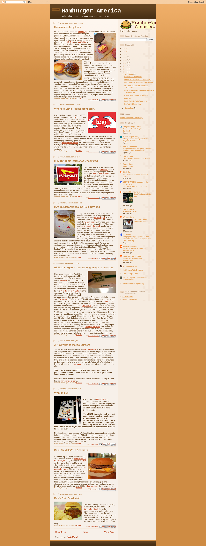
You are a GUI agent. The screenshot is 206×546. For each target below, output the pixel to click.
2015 (125, 48)
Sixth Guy (127, 172)
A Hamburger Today (131, 137)
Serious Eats (127, 297)
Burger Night (128, 156)
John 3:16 (86, 306)
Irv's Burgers (99, 218)
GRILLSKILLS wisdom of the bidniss (136, 158)
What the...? (61, 392)
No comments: (93, 152)
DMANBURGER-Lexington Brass (135, 186)
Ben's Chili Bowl (91, 509)
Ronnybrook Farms (70, 143)
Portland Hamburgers (131, 192)
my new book (89, 222)
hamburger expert (68, 381)
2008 (125, 69)
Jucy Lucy (82, 32)
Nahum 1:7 (108, 301)
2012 (125, 57)
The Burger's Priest (130, 211)
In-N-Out (63, 280)
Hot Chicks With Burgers (133, 270)
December (129, 74)
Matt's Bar (82, 42)
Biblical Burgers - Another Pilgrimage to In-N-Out (83, 267)
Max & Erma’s (128, 166)
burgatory (127, 234)
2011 (125, 60)
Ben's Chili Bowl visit (67, 498)
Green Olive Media (129, 299)
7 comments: (94, 444)
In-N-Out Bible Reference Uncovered (76, 161)
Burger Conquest (130, 146)
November (129, 108)
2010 (125, 63)
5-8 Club (70, 42)
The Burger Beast (130, 266)
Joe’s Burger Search (131, 274)
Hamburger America (91, 11)
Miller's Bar (101, 399)
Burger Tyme (128, 164)
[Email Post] (100, 99)
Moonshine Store (92, 327)
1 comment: (94, 99)
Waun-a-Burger (129, 217)
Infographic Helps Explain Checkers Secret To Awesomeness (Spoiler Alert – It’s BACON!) (137, 239)
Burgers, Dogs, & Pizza (132, 127)
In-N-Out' (104, 170)
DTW (84, 461)
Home (85, 532)
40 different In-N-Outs (69, 291)
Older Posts (109, 532)
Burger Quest (128, 209)
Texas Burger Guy (130, 246)
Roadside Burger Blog (132, 256)
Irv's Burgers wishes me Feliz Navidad (77, 207)
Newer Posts (60, 532)
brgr (75, 117)
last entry (77, 364)
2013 (125, 54)
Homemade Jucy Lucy (67, 27)
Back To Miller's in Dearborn (71, 450)
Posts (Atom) (72, 537)
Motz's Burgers (89, 349)
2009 (125, 66)
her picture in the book (90, 226)
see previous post (100, 174)
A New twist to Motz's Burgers (72, 345)
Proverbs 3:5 (64, 299)
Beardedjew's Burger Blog (133, 283)
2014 (125, 51)
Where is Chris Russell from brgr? (74, 108)
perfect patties (90, 486)
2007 (125, 72)
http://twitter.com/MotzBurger (131, 118)
